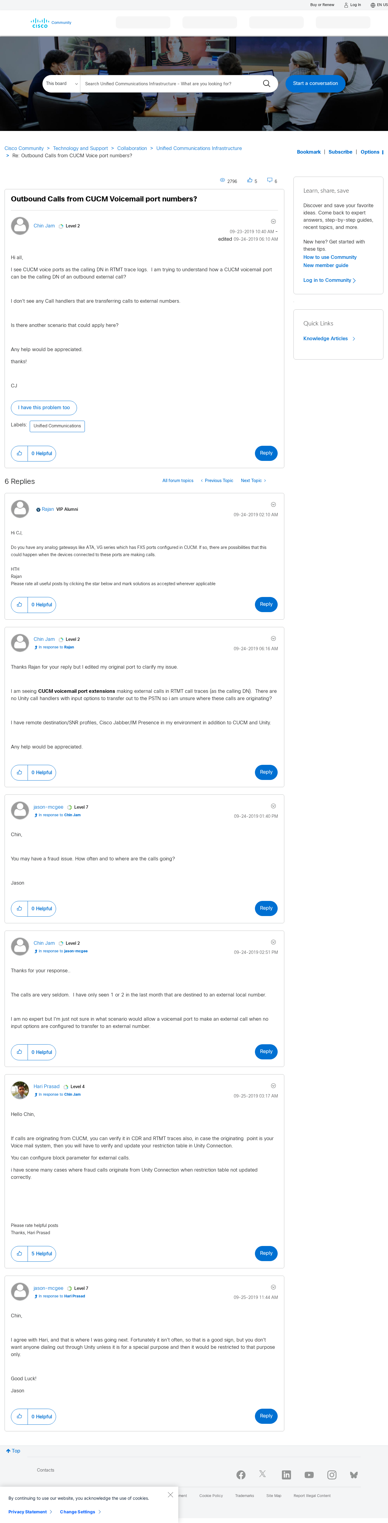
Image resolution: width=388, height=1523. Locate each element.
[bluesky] (354, 1473)
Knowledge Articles (326, 338)
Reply (266, 453)
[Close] (170, 1495)
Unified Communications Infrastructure (199, 148)
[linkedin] (286, 1474)
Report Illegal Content (312, 1496)
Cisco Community (24, 148)
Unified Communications (57, 426)
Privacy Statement (27, 1511)
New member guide (325, 265)
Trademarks (244, 1496)
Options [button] (370, 152)
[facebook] (241, 1474)
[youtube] (309, 1474)
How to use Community (330, 257)
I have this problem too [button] (44, 408)
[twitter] (263, 1474)
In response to (56, 647)
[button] (19, 454)
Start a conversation (315, 83)
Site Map (273, 1496)
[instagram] (331, 1474)
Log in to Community (328, 280)
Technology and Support (80, 148)
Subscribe (341, 152)
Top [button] (16, 1451)
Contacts (45, 1470)
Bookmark (309, 152)
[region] (89, 1505)
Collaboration (132, 148)
